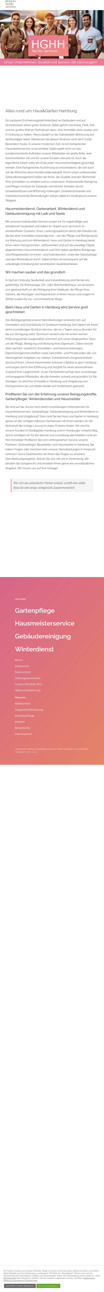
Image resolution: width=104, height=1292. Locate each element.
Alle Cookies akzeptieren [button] (48, 1286)
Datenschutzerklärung (13, 1280)
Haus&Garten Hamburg (25, 749)
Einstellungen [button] (9, 1278)
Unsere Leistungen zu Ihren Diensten (72, 749)
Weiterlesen (89, 1278)
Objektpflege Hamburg (46, 749)
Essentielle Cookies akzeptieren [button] (20, 1286)
